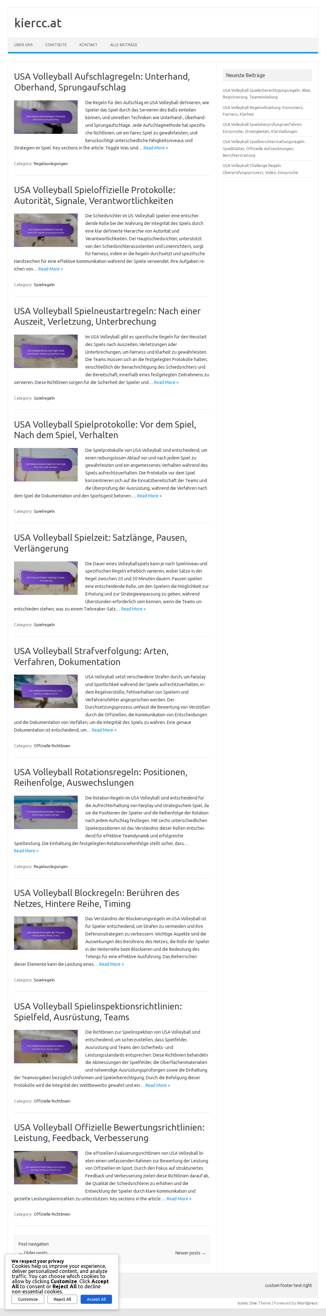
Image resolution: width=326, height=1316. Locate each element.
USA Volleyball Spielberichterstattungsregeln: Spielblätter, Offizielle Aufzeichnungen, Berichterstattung (264, 148)
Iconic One (247, 1303)
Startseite (56, 45)
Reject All (62, 1299)
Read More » (156, 147)
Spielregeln (44, 284)
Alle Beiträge (124, 45)
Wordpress (307, 1303)
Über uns (23, 45)
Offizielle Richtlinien (52, 745)
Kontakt (88, 45)
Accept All (96, 1299)
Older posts (32, 1252)
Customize (28, 1299)
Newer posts (190, 1252)
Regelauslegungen (51, 163)
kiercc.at (37, 22)
